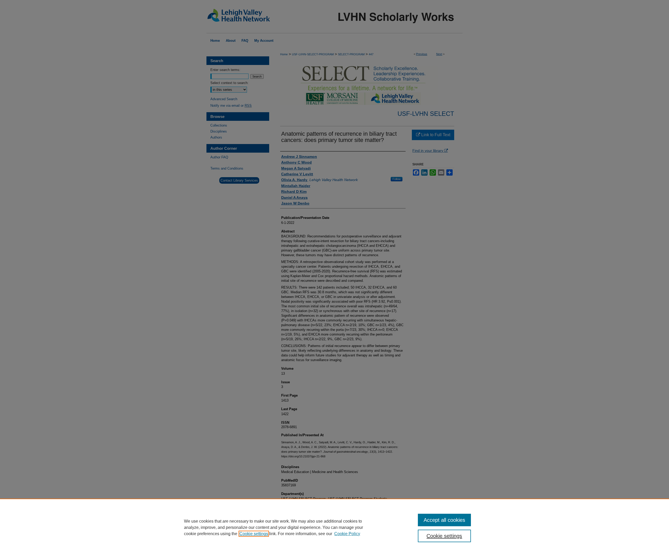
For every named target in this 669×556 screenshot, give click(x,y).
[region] (334, 527)
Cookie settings (253, 533)
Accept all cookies (444, 520)
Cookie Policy (347, 533)
